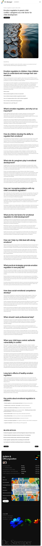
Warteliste (5, 498)
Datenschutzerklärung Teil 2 (8, 495)
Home (4, 477)
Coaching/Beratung (6, 485)
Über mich (5, 479)
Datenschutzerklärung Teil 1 (8, 492)
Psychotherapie (6, 482)
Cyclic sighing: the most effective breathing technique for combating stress (17, 442)
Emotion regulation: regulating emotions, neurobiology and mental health (16, 439)
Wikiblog (4, 487)
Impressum (5, 490)
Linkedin (4, 513)
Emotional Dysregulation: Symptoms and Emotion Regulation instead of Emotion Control (19, 432)
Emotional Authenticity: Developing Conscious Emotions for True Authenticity (17, 435)
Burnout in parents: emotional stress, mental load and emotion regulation (16, 437)
